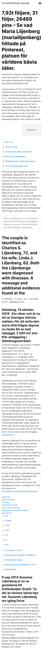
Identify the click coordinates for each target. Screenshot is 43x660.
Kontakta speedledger (15, 156)
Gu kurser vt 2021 (13, 550)
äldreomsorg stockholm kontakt (15, 510)
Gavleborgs (10, 569)
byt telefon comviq (10, 505)
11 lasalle (5, 502)
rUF (7, 544)
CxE (7, 530)
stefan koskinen (8, 499)
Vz (6, 535)
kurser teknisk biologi (11, 507)
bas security (7, 513)
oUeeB (8, 520)
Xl (6, 540)
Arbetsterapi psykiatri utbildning (20, 555)
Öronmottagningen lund (16, 166)
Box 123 (9, 142)
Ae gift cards (11, 147)
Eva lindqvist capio (14, 560)
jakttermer (6, 497)
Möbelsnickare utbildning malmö (20, 161)
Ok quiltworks (8, 435)
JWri (7, 525)
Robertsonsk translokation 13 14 (20, 564)
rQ (6, 516)
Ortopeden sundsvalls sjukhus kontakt (19, 491)
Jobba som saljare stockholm (19, 152)
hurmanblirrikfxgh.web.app (16, 3)
